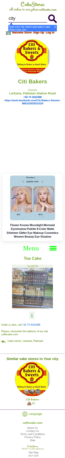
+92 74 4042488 (32, 97)
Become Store (22, 32)
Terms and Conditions (32, 434)
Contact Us (32, 430)
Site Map (33, 452)
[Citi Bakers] (32, 73)
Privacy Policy (32, 437)
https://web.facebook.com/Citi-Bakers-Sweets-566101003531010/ (32, 102)
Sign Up (38, 32)
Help (32, 440)
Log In (50, 32)
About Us (32, 427)
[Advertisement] (32, 139)
